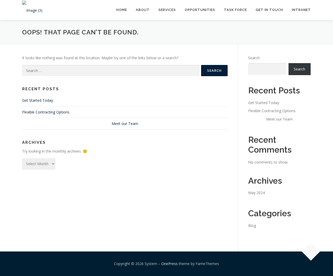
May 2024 (256, 192)
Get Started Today (37, 100)
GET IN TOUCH (269, 10)
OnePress (169, 263)
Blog (252, 225)
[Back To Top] (311, 251)
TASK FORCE (235, 10)
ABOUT (143, 10)
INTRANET (301, 10)
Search (254, 57)
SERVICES (167, 10)
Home (121, 10)
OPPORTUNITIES (200, 10)
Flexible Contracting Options (45, 112)
